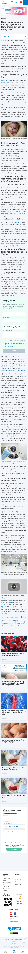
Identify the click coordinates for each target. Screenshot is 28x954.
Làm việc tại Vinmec (6, 889)
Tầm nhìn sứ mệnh (6, 879)
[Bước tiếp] (14, 921)
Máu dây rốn (5, 188)
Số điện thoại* (6, 821)
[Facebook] (21, 617)
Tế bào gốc (4, 80)
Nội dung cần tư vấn (7, 330)
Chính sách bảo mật (9, 346)
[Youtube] (11, 913)
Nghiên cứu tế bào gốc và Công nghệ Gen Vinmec (14, 625)
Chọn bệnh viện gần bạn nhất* (11, 826)
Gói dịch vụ (18, 879)
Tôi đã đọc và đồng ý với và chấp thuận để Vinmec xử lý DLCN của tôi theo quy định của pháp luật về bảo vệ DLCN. (14, 844)
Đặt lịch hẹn (18, 884)
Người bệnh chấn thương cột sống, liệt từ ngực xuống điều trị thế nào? (14, 712)
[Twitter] (23, 617)
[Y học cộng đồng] (14, 919)
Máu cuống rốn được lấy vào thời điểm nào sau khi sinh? (13, 768)
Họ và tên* (5, 815)
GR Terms (14, 943)
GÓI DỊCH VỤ (5, 604)
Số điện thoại (6, 317)
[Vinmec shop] (20, 900)
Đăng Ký (14, 350)
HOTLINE (11, 602)
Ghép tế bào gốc (5, 620)
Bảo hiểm (17, 881)
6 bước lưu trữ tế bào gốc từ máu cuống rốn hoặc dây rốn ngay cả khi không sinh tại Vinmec (13, 683)
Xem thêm (4, 659)
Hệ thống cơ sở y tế (7, 883)
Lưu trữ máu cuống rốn (18, 623)
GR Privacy (14, 941)
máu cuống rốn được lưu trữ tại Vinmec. (13, 370)
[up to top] (24, 940)
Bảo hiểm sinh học (6, 623)
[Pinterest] (25, 617)
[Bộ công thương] (14, 928)
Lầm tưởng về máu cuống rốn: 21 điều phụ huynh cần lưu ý (13, 654)
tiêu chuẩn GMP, (11, 436)
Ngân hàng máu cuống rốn (8, 622)
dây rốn (17, 222)
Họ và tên (5, 311)
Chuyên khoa (18, 877)
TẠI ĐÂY (3, 607)
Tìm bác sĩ (6, 886)
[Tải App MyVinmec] (8, 902)
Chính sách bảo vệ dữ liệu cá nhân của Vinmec (14, 939)
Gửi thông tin (14, 849)
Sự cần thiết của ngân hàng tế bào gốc (13, 796)
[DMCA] (14, 933)
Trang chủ (3, 18)
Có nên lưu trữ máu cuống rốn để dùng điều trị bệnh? (13, 741)
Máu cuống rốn (20, 622)
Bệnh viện (5, 324)
